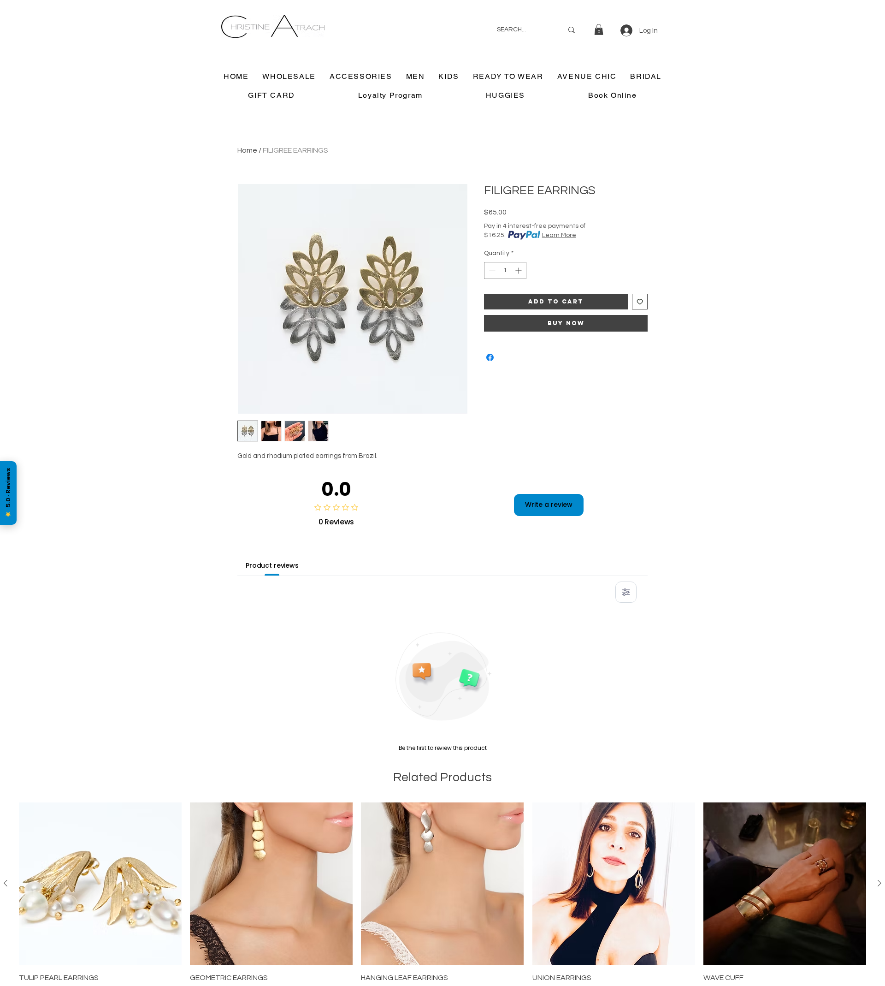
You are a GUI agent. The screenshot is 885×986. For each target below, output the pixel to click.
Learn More (559, 235)
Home (247, 150)
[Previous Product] (5, 883)
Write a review (548, 504)
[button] (598, 29)
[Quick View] (100, 883)
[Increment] (519, 270)
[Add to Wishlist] (640, 302)
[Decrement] (491, 270)
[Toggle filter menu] (626, 592)
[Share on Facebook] (490, 357)
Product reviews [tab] (272, 565)
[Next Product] (879, 883)
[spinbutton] (505, 270)
